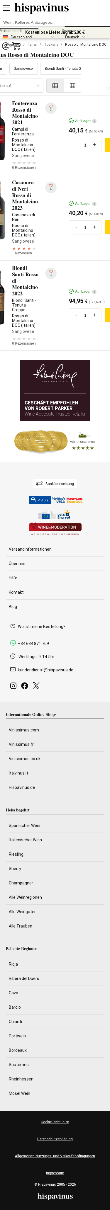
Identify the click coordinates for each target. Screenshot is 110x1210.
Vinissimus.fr (21, 744)
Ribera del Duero (24, 978)
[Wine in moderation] (55, 529)
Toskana (51, 44)
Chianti (15, 1021)
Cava (13, 993)
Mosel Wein (19, 1093)
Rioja (13, 964)
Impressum (55, 1173)
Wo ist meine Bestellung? (41, 626)
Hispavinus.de (22, 787)
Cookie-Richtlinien (55, 1122)
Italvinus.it (18, 773)
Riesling (16, 854)
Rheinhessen (21, 1079)
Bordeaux (18, 1050)
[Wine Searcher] (55, 441)
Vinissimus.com (24, 730)
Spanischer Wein (24, 825)
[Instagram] (14, 687)
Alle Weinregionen (25, 897)
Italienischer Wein (25, 840)
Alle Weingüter (22, 911)
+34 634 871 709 (33, 643)
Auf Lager (85, 121)
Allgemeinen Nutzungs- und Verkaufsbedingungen (55, 1156)
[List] (55, 86)
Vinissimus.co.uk (24, 758)
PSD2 (43, 500)
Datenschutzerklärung (55, 1139)
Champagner (21, 883)
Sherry (15, 868)
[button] (5, 46)
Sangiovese (23, 69)
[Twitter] (37, 687)
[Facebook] (26, 687)
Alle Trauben (20, 926)
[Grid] (72, 86)
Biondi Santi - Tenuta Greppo (68, 69)
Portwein (17, 1036)
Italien (32, 44)
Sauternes (19, 1064)
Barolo (15, 1007)
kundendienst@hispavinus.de (45, 670)
